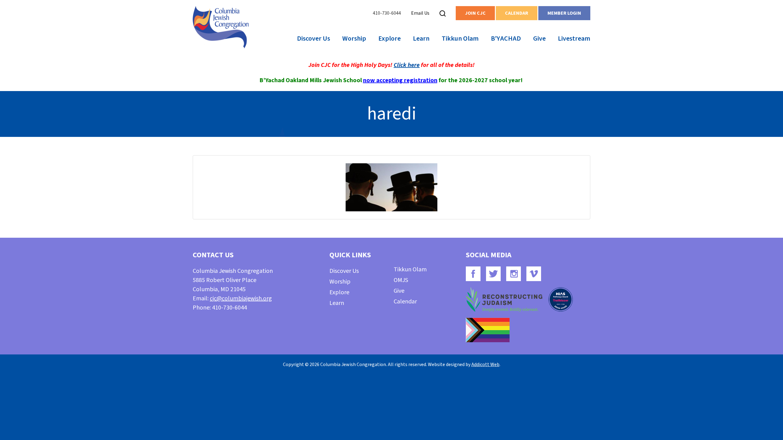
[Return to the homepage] (221, 27)
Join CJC (475, 13)
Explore (389, 38)
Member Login (564, 13)
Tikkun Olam (460, 38)
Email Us (420, 13)
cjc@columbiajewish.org (241, 298)
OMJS (401, 280)
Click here (407, 65)
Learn (421, 38)
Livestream (574, 38)
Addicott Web (485, 364)
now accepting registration (400, 80)
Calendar (516, 13)
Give (539, 38)
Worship (354, 38)
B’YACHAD (506, 38)
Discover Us (313, 38)
